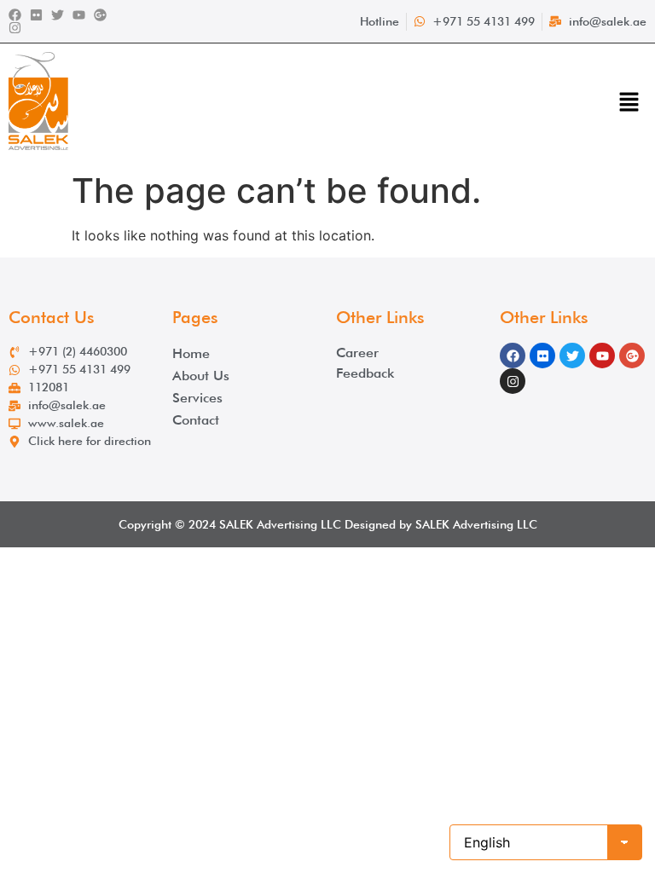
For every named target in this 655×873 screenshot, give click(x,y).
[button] (629, 103)
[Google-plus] (100, 15)
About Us (200, 375)
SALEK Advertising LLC (280, 524)
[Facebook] (15, 15)
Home (191, 353)
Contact (195, 420)
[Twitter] (57, 15)
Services (197, 398)
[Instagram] (15, 27)
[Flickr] (36, 15)
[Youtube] (78, 15)
